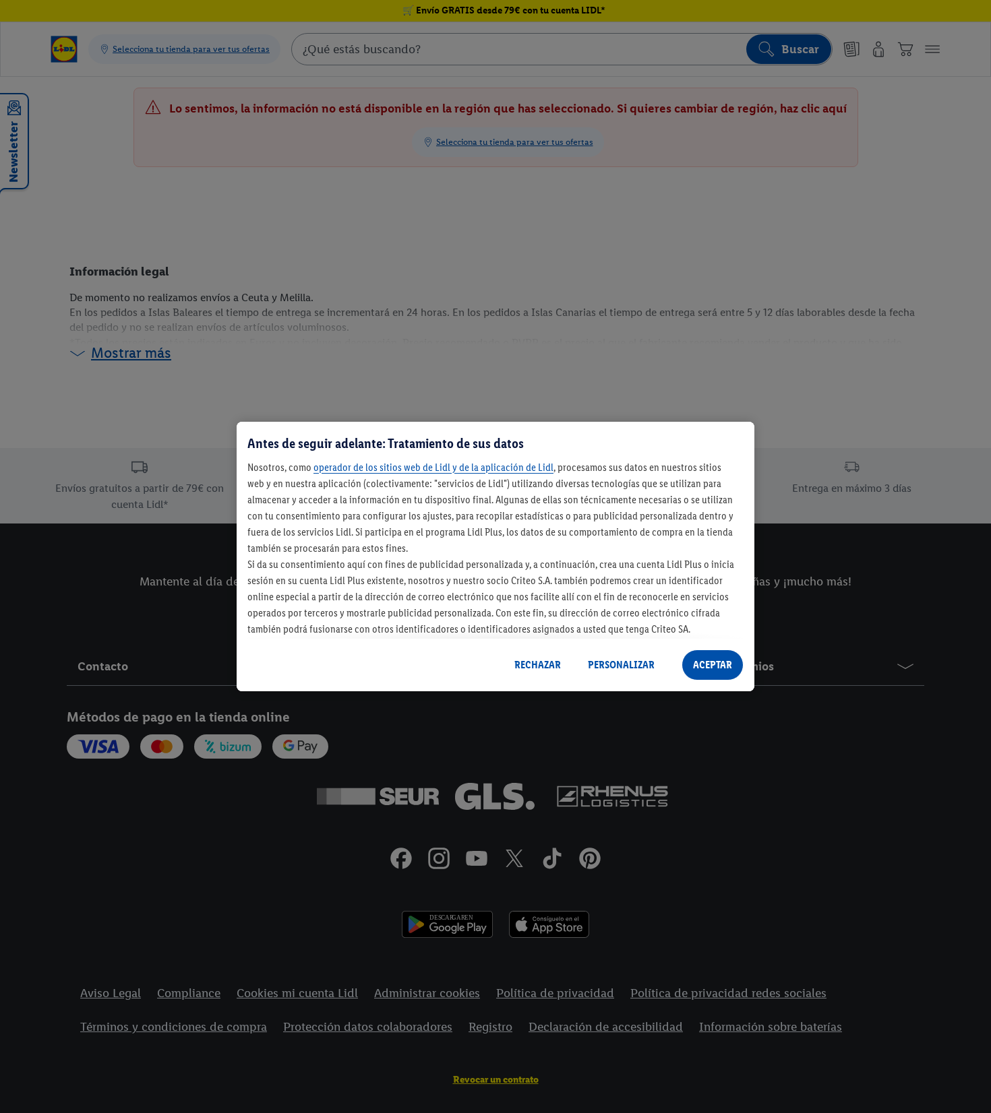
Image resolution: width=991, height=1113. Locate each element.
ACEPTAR (712, 664)
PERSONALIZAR (621, 664)
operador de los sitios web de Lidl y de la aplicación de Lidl (433, 467)
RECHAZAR (537, 664)
